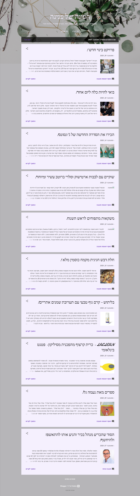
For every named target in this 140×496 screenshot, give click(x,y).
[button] (27, 49)
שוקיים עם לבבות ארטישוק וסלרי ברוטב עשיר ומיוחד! (74, 177)
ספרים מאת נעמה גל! (98, 392)
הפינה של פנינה (70, 16)
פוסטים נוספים (70, 479)
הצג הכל (27, 40)
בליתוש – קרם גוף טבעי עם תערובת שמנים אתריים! (75, 302)
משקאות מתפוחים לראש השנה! (90, 218)
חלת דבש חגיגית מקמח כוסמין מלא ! (87, 260)
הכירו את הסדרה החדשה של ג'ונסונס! (85, 134)
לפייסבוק (64, 31)
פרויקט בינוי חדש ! (100, 50)
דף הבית (75, 31)
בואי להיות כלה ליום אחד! (94, 92)
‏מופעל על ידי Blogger (68, 486)
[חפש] (117, 6)
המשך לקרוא (30, 79)
